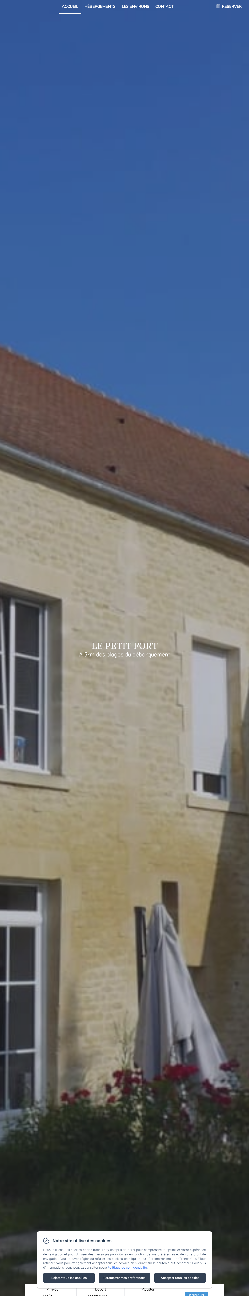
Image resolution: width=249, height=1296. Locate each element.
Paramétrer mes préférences (124, 1278)
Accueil (70, 6)
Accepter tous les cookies (180, 1278)
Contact (164, 6)
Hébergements (100, 6)
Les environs (135, 6)
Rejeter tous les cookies (69, 1278)
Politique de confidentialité (127, 1267)
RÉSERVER (232, 6)
